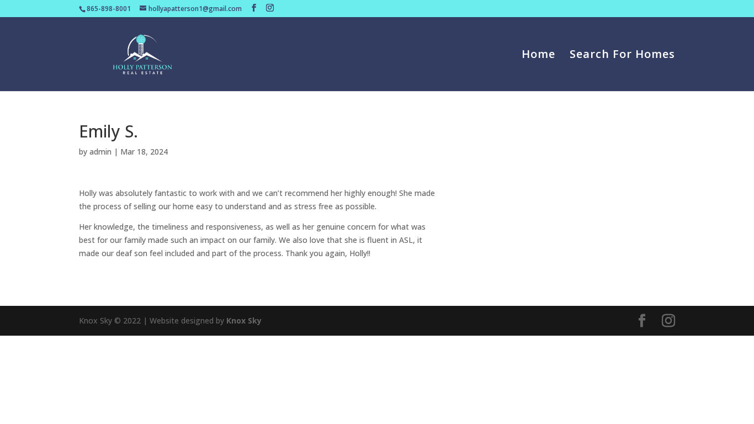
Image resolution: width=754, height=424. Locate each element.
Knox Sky (244, 320)
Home (538, 55)
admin (100, 151)
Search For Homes (622, 55)
